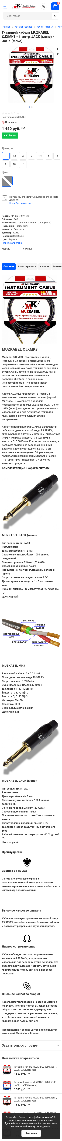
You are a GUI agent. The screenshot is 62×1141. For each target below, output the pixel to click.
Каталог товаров (23, 26)
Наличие (44, 266)
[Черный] (7, 181)
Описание (8, 266)
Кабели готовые (45, 26)
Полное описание (12, 242)
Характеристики (27, 266)
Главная (6, 26)
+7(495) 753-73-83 (44, 6)
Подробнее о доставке (21, 203)
